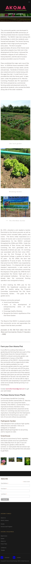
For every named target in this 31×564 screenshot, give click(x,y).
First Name (4, 488)
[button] (29, 2)
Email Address (4, 483)
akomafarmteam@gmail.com (15, 389)
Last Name (4, 494)
